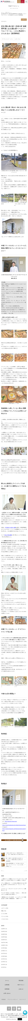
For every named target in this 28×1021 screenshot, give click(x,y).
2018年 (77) (4, 950)
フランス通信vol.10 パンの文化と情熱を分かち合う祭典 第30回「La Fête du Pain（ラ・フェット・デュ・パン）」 (13, 884)
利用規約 (4, 999)
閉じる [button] (19, 1019)
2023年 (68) (4, 937)
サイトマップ (23, 999)
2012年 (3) (3, 967)
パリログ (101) (4, 919)
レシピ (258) (4, 913)
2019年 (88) (4, 948)
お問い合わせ (7, 993)
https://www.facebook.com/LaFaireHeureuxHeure (14, 825)
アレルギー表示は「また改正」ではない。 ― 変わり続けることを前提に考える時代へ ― (13, 893)
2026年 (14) (4, 928)
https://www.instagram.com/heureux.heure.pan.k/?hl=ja (14, 829)
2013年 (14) (4, 964)
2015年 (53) (4, 959)
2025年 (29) (4, 931)
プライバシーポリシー (12, 999)
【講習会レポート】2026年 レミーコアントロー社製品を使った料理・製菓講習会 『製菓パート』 (13, 897)
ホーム (2, 12)
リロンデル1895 (8, 535)
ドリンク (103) (4, 916)
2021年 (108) (4, 942)
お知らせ (21, 989)
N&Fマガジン (8, 12)
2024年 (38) (4, 934)
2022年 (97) (4, 939)
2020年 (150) (4, 945)
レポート (24, 19)
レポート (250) (4, 908)
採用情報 (7, 989)
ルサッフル (17, 39)
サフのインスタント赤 (10, 527)
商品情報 (21, 980)
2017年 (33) (4, 953)
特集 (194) (3, 910)
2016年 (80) (4, 956)
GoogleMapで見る (6, 814)
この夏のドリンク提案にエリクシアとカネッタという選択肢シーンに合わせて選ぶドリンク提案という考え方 (14, 879)
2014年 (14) (4, 961)
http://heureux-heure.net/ (11, 821)
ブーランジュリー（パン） (7, 39)
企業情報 (7, 984)
